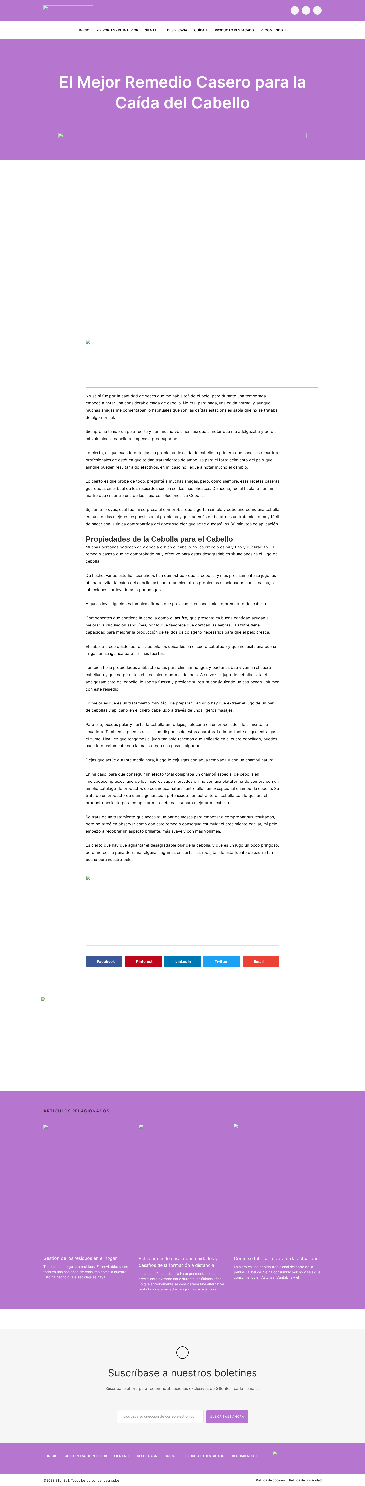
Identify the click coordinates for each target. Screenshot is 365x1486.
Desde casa (177, 30)
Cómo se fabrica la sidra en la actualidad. (277, 1258)
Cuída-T (201, 30)
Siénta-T (152, 30)
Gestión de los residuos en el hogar (80, 1258)
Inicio (84, 30)
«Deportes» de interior (117, 30)
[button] (318, 30)
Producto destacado (234, 30)
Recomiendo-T (273, 30)
